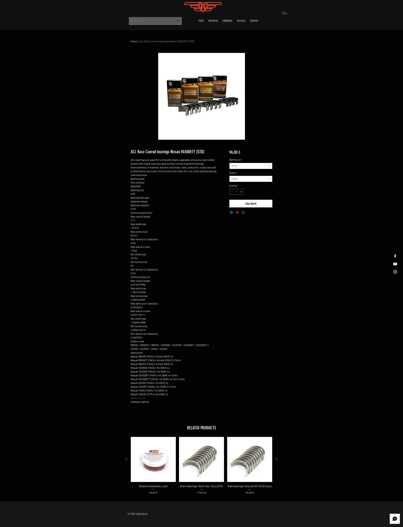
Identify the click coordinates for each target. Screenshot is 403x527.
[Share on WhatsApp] (243, 212)
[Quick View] (153, 459)
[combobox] (155, 21)
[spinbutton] (236, 192)
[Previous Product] (126, 459)
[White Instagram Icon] (395, 271)
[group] (201, 468)
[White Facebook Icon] (395, 256)
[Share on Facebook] (231, 212)
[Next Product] (277, 459)
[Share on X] (249, 212)
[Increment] (241, 192)
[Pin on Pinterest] (237, 212)
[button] (285, 12)
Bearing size (235, 160)
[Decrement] (232, 192)
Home (134, 41)
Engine (233, 173)
